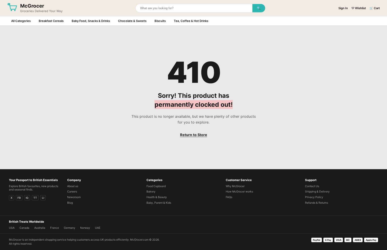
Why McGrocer (235, 186)
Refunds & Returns (316, 202)
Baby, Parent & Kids (158, 202)
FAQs (229, 197)
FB (19, 197)
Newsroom (74, 197)
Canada (24, 227)
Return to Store (193, 134)
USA (12, 227)
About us (72, 186)
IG (27, 197)
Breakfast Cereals (51, 21)
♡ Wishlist (358, 8)
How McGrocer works (239, 191)
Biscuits (160, 21)
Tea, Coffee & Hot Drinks (191, 21)
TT (35, 197)
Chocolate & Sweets (132, 21)
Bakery (150, 191)
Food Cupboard (156, 186)
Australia (39, 227)
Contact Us (312, 186)
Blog (70, 202)
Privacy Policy (314, 197)
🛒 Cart (375, 8)
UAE (97, 227)
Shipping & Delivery (317, 191)
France (54, 227)
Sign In (343, 8)
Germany (69, 227)
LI (43, 197)
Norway (85, 227)
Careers (72, 191)
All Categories (21, 21)
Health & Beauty (156, 197)
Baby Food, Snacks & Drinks (91, 21)
